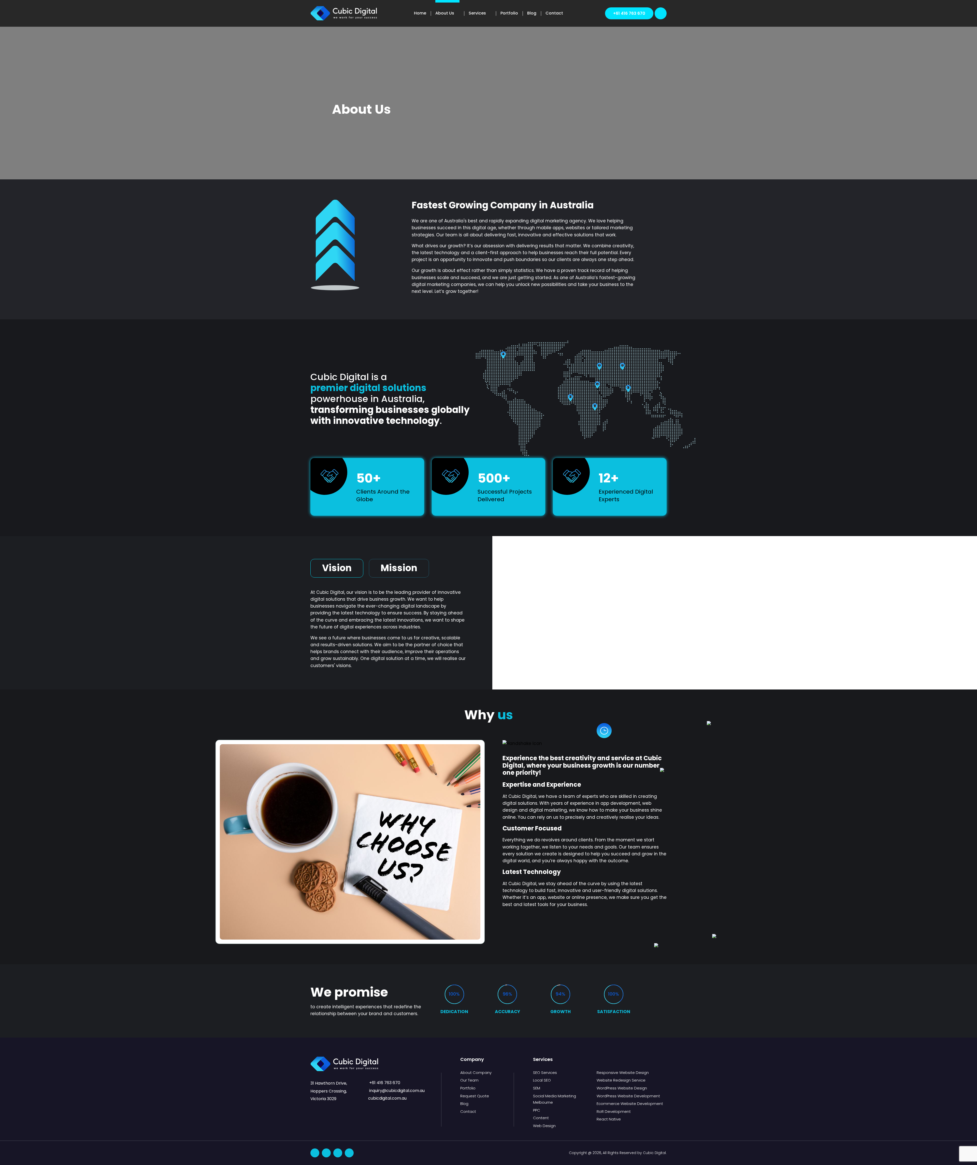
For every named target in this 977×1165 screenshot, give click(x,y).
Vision (337, 568)
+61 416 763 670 (629, 13)
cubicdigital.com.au (387, 1098)
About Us (444, 13)
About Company (476, 1072)
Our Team (469, 1080)
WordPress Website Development (628, 1096)
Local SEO (542, 1080)
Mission (399, 568)
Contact (554, 13)
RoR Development (614, 1111)
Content (541, 1117)
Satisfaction (613, 1012)
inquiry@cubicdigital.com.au (396, 1091)
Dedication (454, 1012)
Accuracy (507, 1012)
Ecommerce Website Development (630, 1103)
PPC (536, 1110)
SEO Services (545, 1072)
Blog (531, 13)
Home (420, 13)
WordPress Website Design (622, 1088)
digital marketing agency (558, 221)
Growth (560, 1012)
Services (477, 13)
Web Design (544, 1125)
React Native (609, 1119)
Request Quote (474, 1096)
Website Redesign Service (621, 1080)
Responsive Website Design (623, 1072)
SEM (536, 1088)
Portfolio (509, 13)
